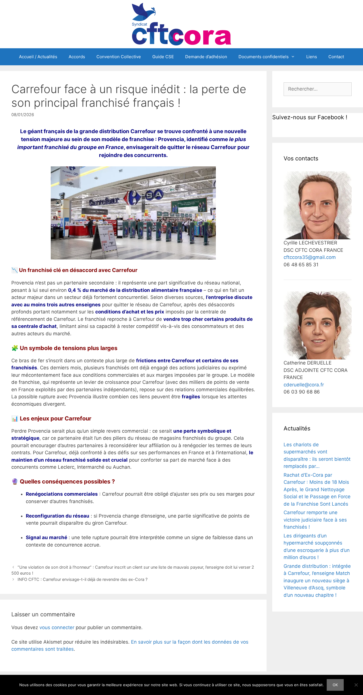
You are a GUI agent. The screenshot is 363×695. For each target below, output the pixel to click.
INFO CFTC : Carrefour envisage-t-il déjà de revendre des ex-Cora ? (82, 579)
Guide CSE (163, 56)
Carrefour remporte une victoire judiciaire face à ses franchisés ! (315, 520)
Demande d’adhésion (206, 56)
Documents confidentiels (264, 56)
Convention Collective (118, 56)
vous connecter (56, 627)
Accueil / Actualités (38, 56)
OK (335, 685)
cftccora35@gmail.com (310, 257)
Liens (311, 56)
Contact (336, 56)
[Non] (356, 685)
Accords (77, 56)
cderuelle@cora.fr (304, 385)
